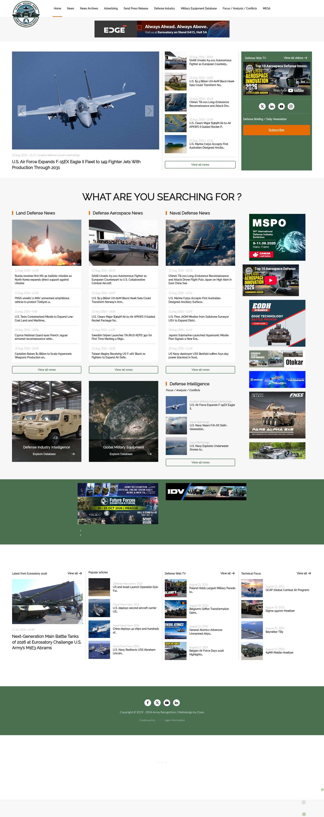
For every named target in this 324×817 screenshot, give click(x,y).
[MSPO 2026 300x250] (277, 237)
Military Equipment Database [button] (199, 8)
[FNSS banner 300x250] (277, 414)
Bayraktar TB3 (274, 631)
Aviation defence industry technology (211, 401)
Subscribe (276, 130)
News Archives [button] (89, 8)
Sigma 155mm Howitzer (280, 610)
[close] (303, 802)
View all (73, 573)
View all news (200, 164)
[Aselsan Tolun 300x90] (277, 379)
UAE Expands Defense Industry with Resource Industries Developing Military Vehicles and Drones (46, 643)
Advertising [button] (111, 8)
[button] (22, 111)
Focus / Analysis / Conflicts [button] (240, 8)
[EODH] (277, 323)
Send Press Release (136, 8)
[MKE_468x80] (118, 517)
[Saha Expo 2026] (118, 489)
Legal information (174, 720)
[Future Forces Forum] (118, 503)
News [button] (70, 8)
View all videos (293, 58)
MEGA (266, 8)
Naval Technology (200, 421)
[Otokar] (277, 358)
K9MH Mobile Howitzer (279, 652)
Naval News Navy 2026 (51, 155)
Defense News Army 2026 (128, 583)
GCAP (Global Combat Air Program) (287, 589)
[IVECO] (206, 491)
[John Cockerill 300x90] (277, 450)
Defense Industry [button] (164, 8)
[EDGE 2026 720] (162, 28)
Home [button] (57, 8)
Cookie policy (147, 720)
